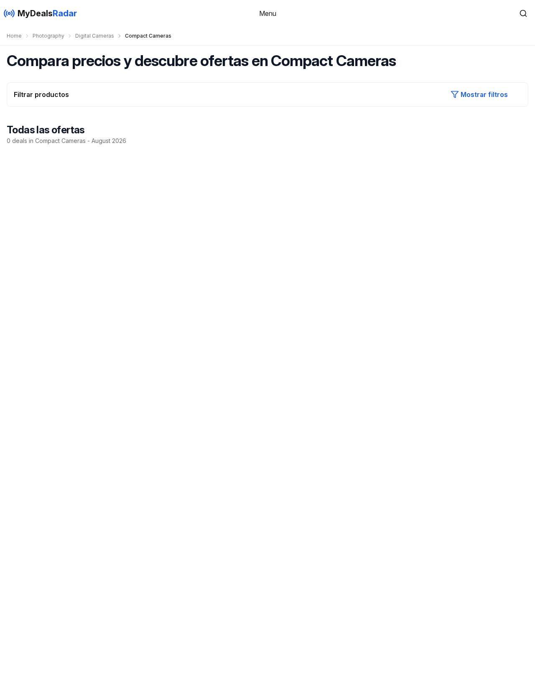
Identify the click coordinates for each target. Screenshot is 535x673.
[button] (523, 13)
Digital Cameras (94, 36)
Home (14, 36)
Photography (48, 36)
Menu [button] (267, 13)
